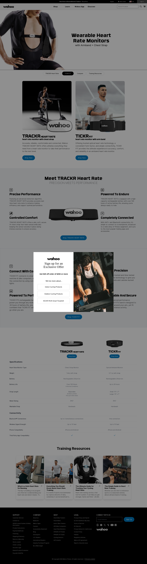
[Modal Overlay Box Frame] (74, 282)
